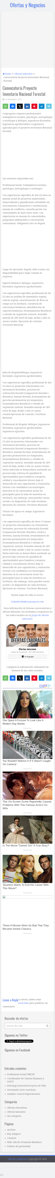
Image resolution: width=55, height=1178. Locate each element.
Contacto (11, 1138)
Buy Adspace (14, 1134)
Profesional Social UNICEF (21, 1074)
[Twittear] (19, 106)
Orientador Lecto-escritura (21, 1090)
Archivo (11, 1130)
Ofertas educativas (17, 1108)
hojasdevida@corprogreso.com (27, 601)
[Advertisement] (27, 38)
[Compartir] (12, 106)
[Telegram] (41, 106)
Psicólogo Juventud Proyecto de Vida (26, 1085)
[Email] (48, 106)
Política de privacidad (18, 1146)
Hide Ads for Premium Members (24, 1142)
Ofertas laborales (16, 1112)
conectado (23, 1003)
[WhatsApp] (5, 106)
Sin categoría (14, 1116)
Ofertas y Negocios (27, 5)
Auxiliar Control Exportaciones (23, 1094)
